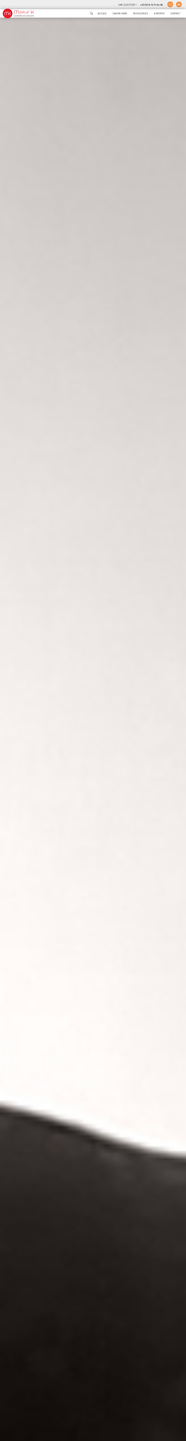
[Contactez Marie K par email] (170, 4)
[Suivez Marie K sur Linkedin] (179, 4)
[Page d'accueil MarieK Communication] (18, 13)
